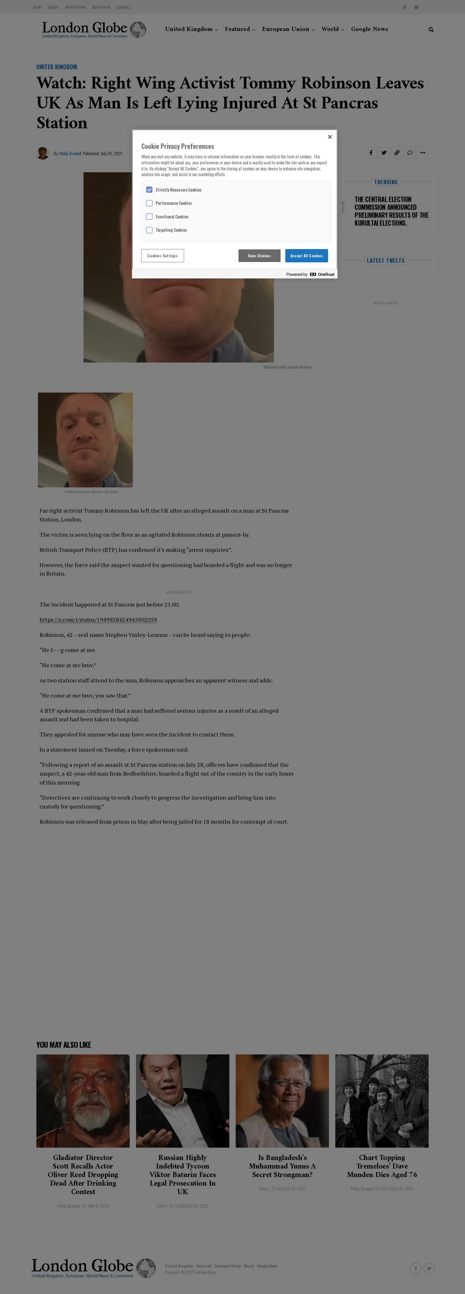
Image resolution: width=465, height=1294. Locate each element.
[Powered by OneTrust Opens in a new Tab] (310, 274)
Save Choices (259, 255)
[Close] (330, 137)
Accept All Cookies (306, 255)
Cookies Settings (162, 255)
